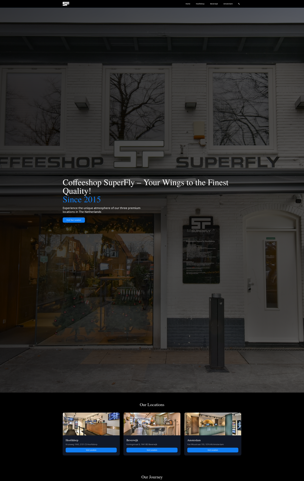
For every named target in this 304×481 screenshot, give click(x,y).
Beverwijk (214, 4)
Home (188, 4)
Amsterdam (228, 4)
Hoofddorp (200, 4)
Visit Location (91, 450)
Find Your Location (73, 220)
